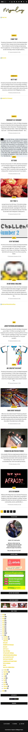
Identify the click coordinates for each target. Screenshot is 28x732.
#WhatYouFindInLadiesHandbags (14, 326)
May (4, 680)
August (5, 674)
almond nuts (14, 75)
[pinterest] (17, 1)
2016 (3, 625)
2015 (3, 627)
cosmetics (14, 447)
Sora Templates (12, 729)
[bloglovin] (21, 1)
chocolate (14, 406)
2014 (3, 629)
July (4, 676)
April (4, 682)
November (5, 639)
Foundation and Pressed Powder (14, 451)
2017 (3, 623)
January (5, 688)
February (5, 686)
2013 (3, 631)
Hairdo (4, 665)
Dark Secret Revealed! (14, 411)
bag (14, 322)
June (4, 678)
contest (14, 35)
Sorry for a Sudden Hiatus (8, 667)
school (14, 364)
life (14, 487)
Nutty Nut (14, 80)
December (5, 637)
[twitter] (19, 1)
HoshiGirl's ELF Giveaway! (14, 120)
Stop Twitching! (14, 242)
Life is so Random (14, 491)
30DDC (14, 156)
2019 (3, 618)
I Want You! (14, 39)
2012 (3, 633)
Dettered (14, 161)
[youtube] (12, 1)
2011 (3, 635)
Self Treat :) (14, 201)
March (4, 684)
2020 (3, 616)
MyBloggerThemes (19, 729)
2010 (3, 691)
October (5, 670)
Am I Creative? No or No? (14, 368)
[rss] (24, 1)
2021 (3, 614)
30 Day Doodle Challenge (14, 284)
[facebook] (10, 1)
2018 (3, 620)
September (5, 672)
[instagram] (14, 1)
